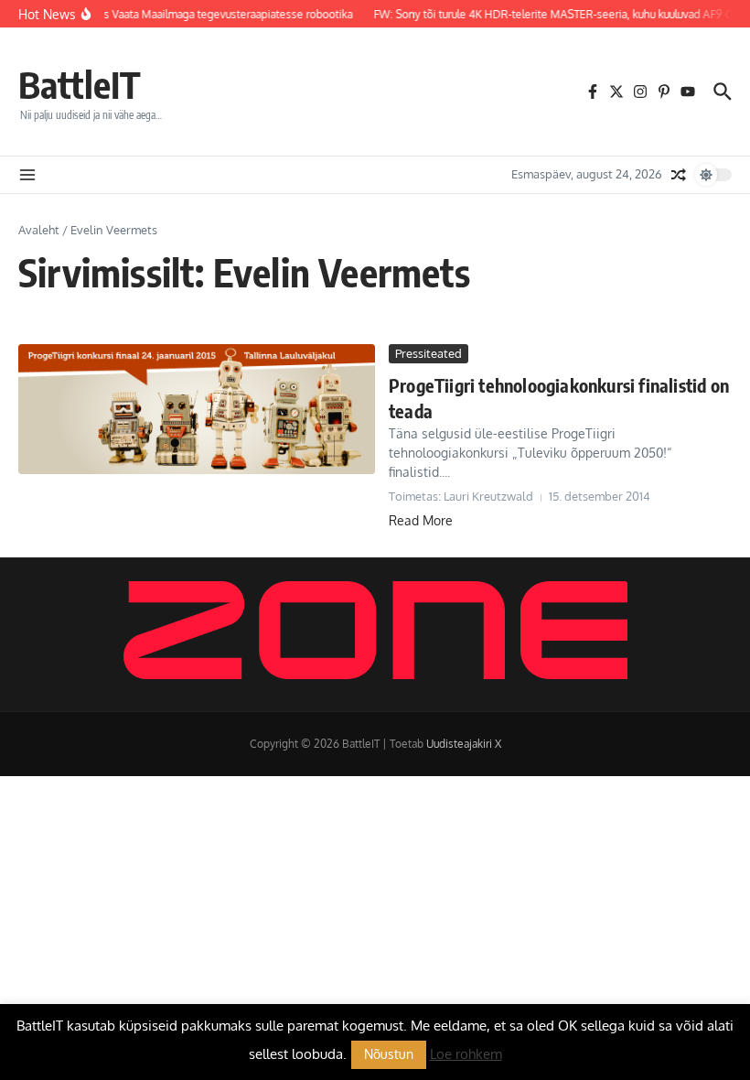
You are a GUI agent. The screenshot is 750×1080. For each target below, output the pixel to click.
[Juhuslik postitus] (678, 174)
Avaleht (38, 229)
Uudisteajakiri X (463, 744)
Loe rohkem (466, 1054)
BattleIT (79, 84)
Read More (421, 520)
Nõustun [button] (388, 1054)
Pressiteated (428, 353)
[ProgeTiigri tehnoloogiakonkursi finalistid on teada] (196, 409)
